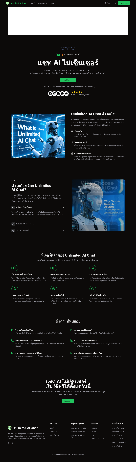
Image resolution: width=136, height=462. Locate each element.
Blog (52, 3)
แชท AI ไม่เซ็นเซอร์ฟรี (119, 442)
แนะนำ (93, 432)
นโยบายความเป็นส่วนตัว (78, 428)
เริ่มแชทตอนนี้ (124, 3)
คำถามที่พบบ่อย (42, 3)
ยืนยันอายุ (94, 428)
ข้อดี (92, 435)
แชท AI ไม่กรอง (117, 435)
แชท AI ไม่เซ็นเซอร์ (118, 428)
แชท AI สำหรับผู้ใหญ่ (118, 439)
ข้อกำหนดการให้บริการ (78, 432)
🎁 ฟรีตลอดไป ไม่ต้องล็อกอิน (68, 55)
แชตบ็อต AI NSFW (118, 432)
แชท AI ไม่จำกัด (117, 446)
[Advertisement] (68, 21)
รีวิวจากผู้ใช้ (53, 432)
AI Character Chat (97, 439)
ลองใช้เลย (67, 80)
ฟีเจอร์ (33, 3)
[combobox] (108, 3)
